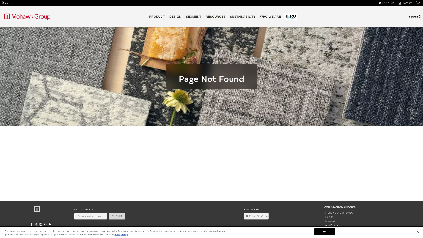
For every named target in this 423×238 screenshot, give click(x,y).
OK (324, 231)
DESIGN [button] (175, 17)
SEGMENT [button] (193, 17)
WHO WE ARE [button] (270, 17)
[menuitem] (388, 3)
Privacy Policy (121, 234)
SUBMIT (117, 216)
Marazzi (330, 221)
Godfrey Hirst (334, 225)
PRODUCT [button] (157, 17)
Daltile (329, 216)
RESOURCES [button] (215, 17)
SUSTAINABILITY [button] (243, 17)
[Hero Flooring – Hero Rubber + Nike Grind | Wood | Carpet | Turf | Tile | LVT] (290, 16)
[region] (211, 232)
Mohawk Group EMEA (339, 212)
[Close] (417, 231)
